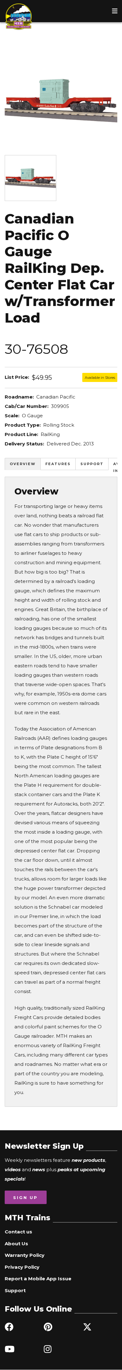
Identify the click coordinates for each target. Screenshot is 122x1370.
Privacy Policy (22, 1267)
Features (58, 464)
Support (92, 464)
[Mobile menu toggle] (115, 11)
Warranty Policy (24, 1255)
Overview (23, 464)
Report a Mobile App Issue (38, 1279)
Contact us (18, 1232)
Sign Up (25, 1197)
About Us (16, 1244)
